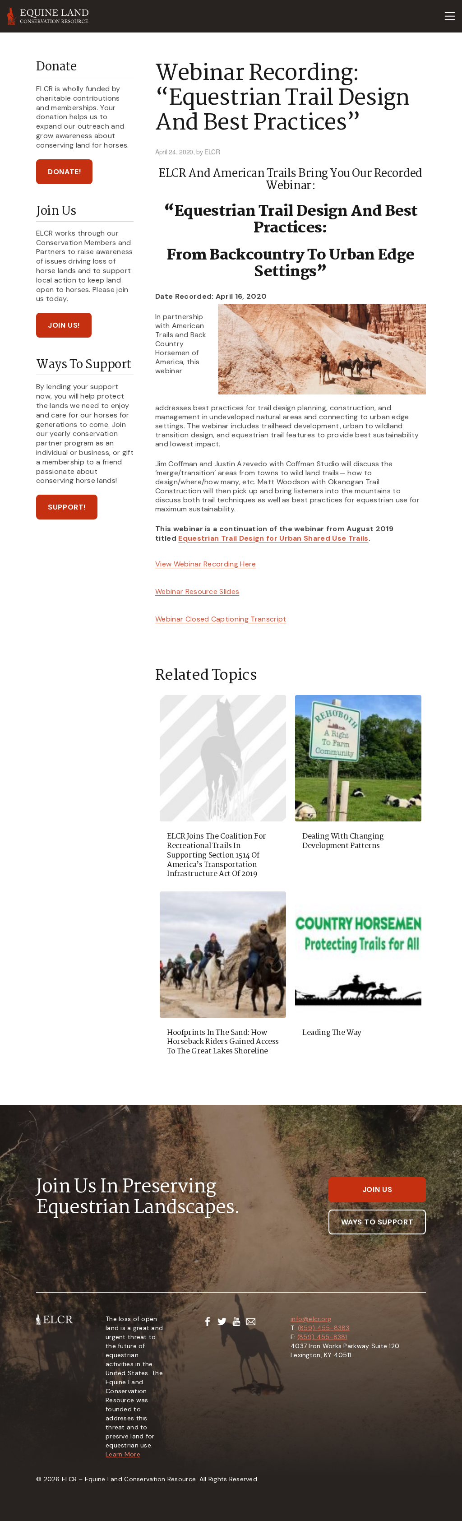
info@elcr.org (311, 1319)
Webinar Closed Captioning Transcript (220, 619)
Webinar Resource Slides (197, 591)
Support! (67, 507)
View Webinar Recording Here (205, 564)
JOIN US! (64, 325)
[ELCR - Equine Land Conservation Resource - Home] (48, 16)
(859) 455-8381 (322, 1337)
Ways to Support (377, 1222)
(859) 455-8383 (324, 1328)
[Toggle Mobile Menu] (449, 16)
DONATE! (64, 171)
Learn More (123, 1454)
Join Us (377, 1189)
